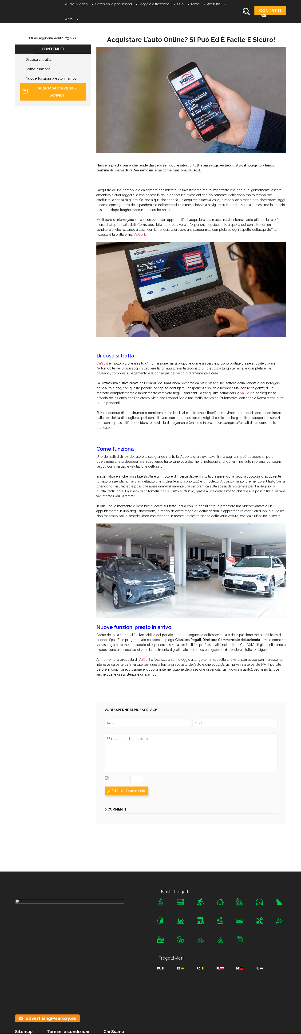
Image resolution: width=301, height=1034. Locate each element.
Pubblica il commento (128, 791)
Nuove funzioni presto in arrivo (51, 78)
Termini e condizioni (68, 1031)
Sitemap (24, 1031)
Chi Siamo (113, 1031)
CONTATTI (270, 10)
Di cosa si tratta (38, 59)
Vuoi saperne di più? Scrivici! (57, 91)
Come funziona (38, 69)
